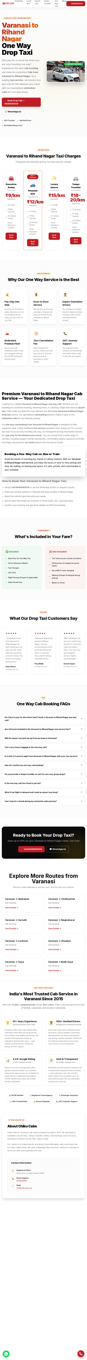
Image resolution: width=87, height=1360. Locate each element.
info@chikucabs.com (24, 1188)
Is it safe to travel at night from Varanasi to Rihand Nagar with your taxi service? (43, 756)
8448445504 (22, 1181)
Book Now (11, 236)
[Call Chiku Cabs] (80, 1353)
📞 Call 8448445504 (31, 849)
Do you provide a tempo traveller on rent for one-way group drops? (43, 774)
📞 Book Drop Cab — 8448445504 (15, 102)
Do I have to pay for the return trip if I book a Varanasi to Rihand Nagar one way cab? (43, 718)
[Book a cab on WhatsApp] (6, 1353)
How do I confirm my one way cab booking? (43, 765)
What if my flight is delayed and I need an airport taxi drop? (43, 792)
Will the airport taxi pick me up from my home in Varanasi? (43, 738)
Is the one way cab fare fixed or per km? (43, 783)
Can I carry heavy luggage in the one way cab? (43, 747)
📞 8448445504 (75, 4)
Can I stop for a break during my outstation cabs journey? (43, 801)
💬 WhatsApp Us (13, 111)
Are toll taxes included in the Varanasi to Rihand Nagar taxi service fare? (43, 729)
